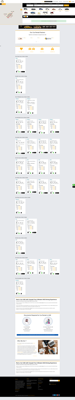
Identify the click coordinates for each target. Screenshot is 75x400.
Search (66, 5)
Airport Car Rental (55, 1)
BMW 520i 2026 (29, 140)
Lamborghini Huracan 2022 (53, 261)
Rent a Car (60, 1)
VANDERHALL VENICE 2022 (31, 101)
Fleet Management (40, 389)
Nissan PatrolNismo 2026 (20, 161)
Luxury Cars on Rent (49, 1)
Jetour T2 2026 (41, 161)
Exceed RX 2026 (53, 161)
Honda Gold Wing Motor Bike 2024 (20, 80)
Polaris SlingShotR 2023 (20, 100)
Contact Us (39, 386)
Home (43, 1)
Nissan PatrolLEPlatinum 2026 (31, 162)
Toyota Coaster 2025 (19, 241)
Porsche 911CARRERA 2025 (19, 261)
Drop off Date (50, 3)
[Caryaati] (2, 1)
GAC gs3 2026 (18, 181)
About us (16, 379)
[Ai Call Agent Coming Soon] (73, 187)
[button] (36, 41)
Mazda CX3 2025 (53, 181)
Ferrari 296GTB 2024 (30, 261)
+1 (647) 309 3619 (29, 388)
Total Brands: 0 (72, 16)
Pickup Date (35, 3)
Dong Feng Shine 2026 (42, 140)
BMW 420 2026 (18, 140)
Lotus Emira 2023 (41, 261)
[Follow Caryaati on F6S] (53, 384)
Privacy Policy (39, 380)
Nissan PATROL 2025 (30, 181)
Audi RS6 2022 (18, 59)
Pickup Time (42, 3)
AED (69, 1)
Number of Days (28, 3)
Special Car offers (65, 1)
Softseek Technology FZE (31, 395)
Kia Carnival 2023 (30, 220)
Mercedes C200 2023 (19, 281)
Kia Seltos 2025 (41, 181)
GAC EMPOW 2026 (53, 140)
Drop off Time (57, 3)
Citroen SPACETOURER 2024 (20, 221)
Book (23, 71)
